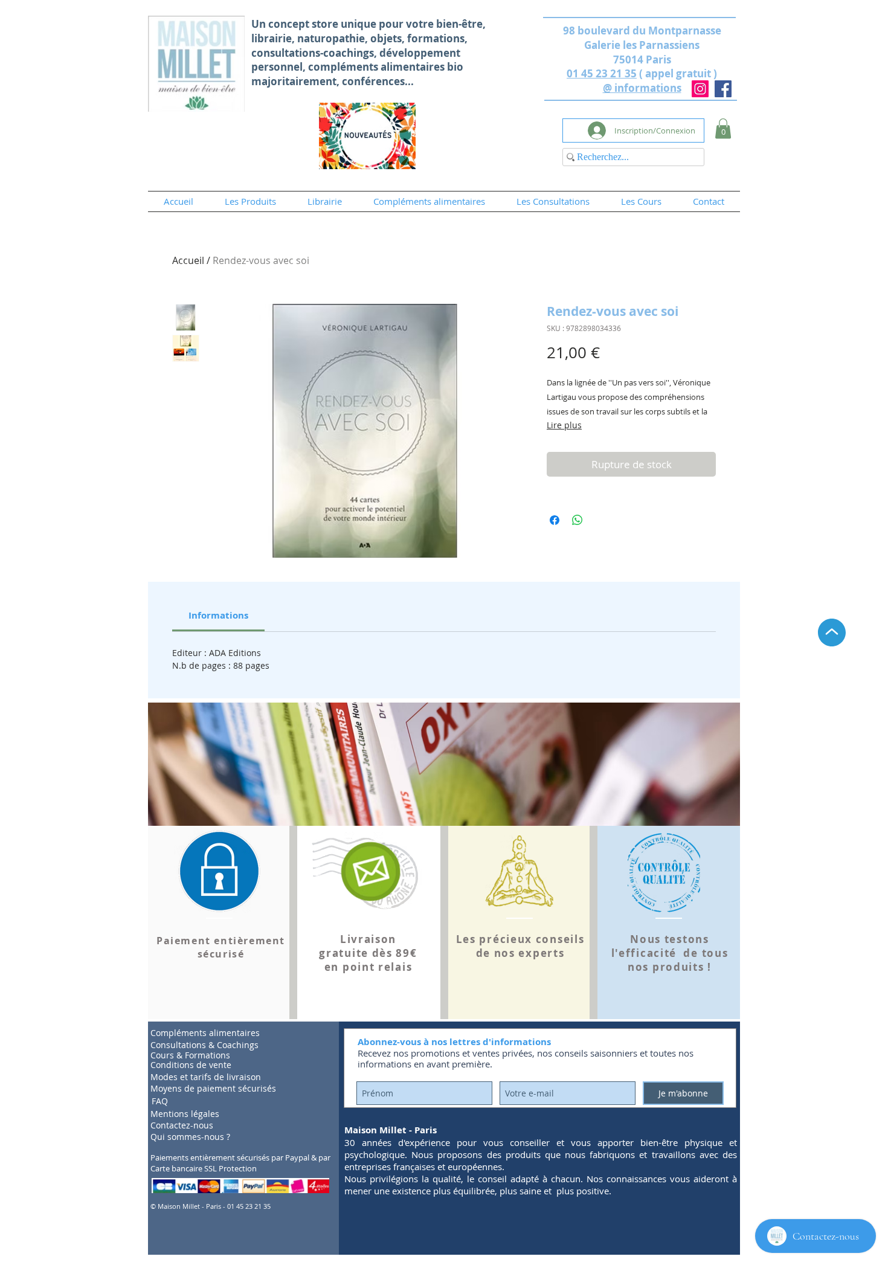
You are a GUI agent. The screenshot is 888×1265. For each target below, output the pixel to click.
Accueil (188, 260)
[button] (723, 128)
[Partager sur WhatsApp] (577, 520)
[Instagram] (700, 88)
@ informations (642, 88)
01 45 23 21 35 (602, 73)
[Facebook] (723, 88)
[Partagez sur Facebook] (554, 520)
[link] (218, 615)
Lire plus (564, 425)
